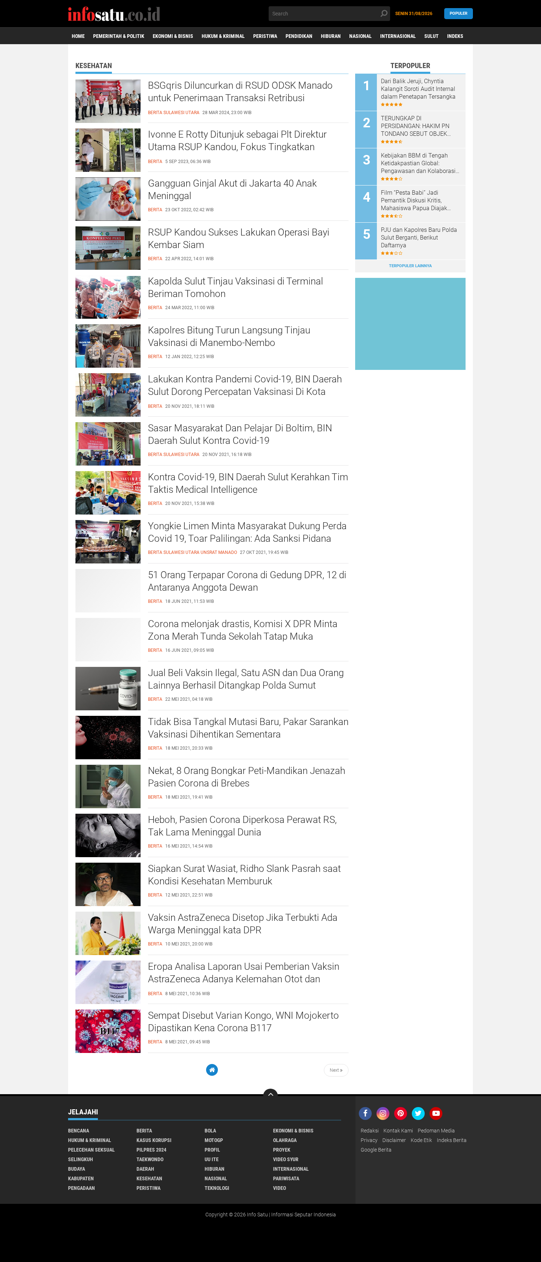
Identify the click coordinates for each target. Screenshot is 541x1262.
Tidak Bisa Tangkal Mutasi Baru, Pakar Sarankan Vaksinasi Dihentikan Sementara (248, 728)
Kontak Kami (398, 1131)
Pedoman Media (436, 1131)
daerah (145, 1169)
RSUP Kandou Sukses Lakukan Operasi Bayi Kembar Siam (238, 238)
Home (78, 36)
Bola (210, 1131)
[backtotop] (270, 1096)
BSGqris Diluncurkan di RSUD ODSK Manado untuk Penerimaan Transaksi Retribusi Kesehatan (240, 98)
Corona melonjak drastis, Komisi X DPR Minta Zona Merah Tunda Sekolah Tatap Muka (242, 630)
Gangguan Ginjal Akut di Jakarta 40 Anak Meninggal (232, 189)
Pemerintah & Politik (118, 36)
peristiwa (148, 1188)
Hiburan (331, 36)
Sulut (431, 36)
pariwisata (286, 1178)
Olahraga (285, 1140)
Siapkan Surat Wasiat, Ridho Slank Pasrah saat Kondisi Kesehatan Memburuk (244, 875)
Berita (144, 1131)
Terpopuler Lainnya (410, 266)
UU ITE (212, 1159)
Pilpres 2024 (151, 1150)
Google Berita (376, 1150)
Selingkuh (80, 1159)
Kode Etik (421, 1140)
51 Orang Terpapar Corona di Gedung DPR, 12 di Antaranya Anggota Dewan (247, 581)
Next (335, 1070)
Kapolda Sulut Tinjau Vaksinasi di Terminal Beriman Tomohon (235, 287)
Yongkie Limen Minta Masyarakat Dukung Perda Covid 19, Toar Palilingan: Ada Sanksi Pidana (247, 532)
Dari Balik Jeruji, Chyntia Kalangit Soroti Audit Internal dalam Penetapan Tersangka (418, 89)
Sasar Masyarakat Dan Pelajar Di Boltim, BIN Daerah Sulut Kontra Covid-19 (240, 434)
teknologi (217, 1188)
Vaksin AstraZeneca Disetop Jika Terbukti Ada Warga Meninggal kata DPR (242, 924)
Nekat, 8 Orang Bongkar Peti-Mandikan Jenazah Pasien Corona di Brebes (246, 777)
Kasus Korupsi (154, 1140)
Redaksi (370, 1131)
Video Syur (285, 1159)
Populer (458, 13)
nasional (216, 1178)
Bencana (78, 1131)
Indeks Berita (452, 1140)
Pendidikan (299, 36)
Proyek (281, 1150)
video (279, 1188)
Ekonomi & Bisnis (173, 36)
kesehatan (149, 1178)
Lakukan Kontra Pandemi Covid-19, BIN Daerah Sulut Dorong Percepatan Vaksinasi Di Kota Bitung (245, 392)
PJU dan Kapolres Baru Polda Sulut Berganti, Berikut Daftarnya (419, 237)
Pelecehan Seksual (91, 1150)
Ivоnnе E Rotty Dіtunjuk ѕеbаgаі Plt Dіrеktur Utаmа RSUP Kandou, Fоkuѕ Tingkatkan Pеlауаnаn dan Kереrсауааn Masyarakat (237, 147)
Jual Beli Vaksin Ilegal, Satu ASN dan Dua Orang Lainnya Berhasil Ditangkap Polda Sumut (246, 679)
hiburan (214, 1169)
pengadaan (81, 1188)
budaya (76, 1169)
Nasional (360, 36)
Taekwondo (150, 1159)
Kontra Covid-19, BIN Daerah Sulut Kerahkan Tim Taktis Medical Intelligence (248, 483)
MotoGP (214, 1140)
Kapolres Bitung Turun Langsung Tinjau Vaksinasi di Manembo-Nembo (229, 336)
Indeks (455, 36)
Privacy (369, 1140)
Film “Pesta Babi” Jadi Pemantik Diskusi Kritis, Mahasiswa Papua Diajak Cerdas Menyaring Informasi (417, 200)
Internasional (398, 36)
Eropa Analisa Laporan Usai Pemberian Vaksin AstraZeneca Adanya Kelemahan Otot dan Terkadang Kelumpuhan (243, 979)
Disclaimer (394, 1140)
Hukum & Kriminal (223, 36)
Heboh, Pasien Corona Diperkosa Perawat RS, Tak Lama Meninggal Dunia (242, 826)
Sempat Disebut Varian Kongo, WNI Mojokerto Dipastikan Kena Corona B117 (243, 1021)
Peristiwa (265, 36)
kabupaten (81, 1178)
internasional (291, 1169)
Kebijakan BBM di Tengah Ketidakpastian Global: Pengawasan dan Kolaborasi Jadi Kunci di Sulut (418, 163)
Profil (212, 1150)
